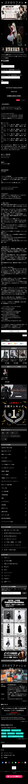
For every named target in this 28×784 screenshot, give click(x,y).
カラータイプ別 (5, 515)
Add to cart (14, 91)
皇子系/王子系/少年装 (6, 447)
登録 (24, 593)
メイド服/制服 (4, 491)
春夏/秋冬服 (4, 511)
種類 (2, 64)
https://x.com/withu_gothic (8, 308)
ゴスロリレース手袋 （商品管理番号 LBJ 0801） (12, 75)
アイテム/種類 (4, 474)
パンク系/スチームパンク (7, 467)
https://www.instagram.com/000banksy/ (11, 198)
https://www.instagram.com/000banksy (11, 311)
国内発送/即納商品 (6, 518)
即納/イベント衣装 (6, 454)
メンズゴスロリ (5, 501)
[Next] (26, 34)
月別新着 (3, 504)
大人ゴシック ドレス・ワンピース (9, 481)
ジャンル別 (4, 457)
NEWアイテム (4, 508)
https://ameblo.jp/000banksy (8, 314)
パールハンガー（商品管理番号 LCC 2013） (11, 69)
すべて (4, 343)
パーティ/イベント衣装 (7, 521)
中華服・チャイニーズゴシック (8, 478)
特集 (2, 498)
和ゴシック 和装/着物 (6, 484)
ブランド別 (4, 488)
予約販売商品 (4, 494)
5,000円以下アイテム (6, 461)
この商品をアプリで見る (14, 331)
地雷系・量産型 (5, 471)
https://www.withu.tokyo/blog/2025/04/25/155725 (13, 298)
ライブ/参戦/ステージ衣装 (7, 464)
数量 (2, 80)
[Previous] (2, 34)
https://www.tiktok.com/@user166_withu (11, 320)
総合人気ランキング (6, 451)
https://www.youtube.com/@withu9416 (11, 317)
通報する (24, 335)
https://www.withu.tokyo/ (7, 189)
